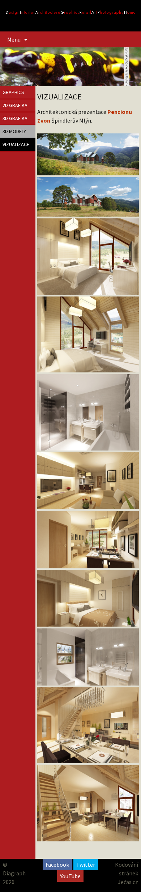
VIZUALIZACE (16, 144)
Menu (14, 39)
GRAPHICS (13, 92)
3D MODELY (14, 131)
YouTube (70, 876)
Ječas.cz (128, 881)
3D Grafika (15, 118)
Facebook (57, 864)
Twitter (85, 864)
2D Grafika (15, 105)
